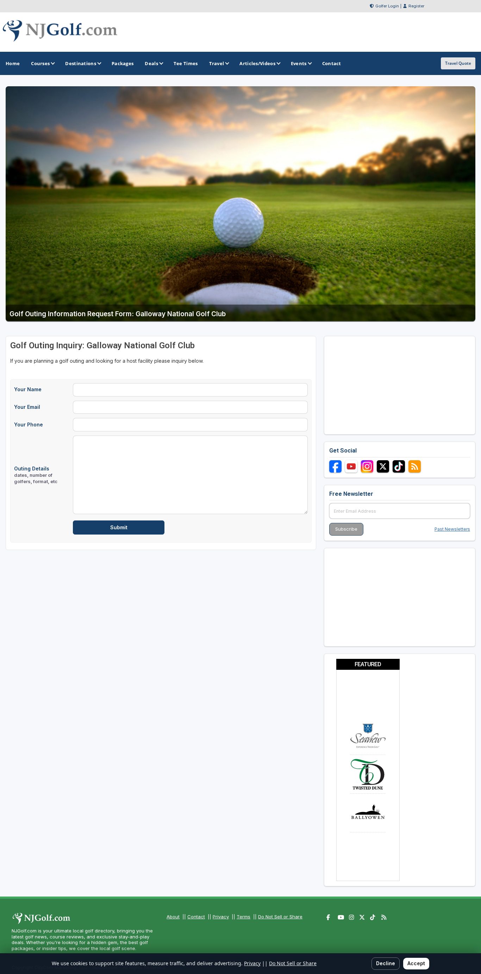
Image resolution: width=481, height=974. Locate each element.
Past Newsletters (452, 529)
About (173, 916)
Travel (216, 63)
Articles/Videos (257, 63)
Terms (243, 916)
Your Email (27, 407)
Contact (196, 916)
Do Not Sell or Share (280, 916)
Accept (416, 963)
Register (416, 6)
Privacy (221, 916)
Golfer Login (387, 6)
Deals (151, 63)
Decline (385, 963)
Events (299, 63)
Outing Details (35, 475)
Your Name (28, 389)
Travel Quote (458, 63)
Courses (40, 63)
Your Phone (28, 424)
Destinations (80, 63)
